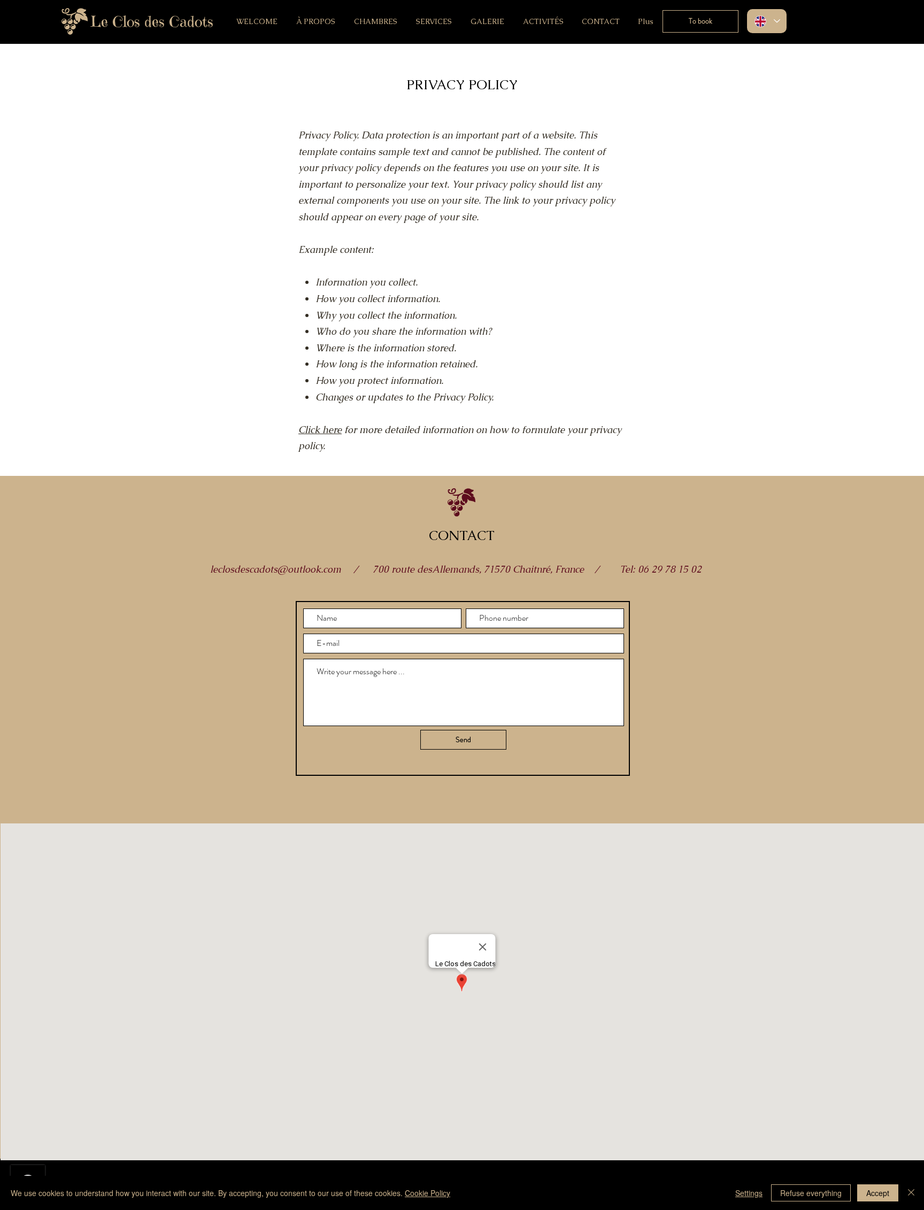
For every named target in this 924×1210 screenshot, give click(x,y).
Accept (877, 1193)
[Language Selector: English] (767, 21)
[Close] (911, 1192)
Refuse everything (811, 1193)
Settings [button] (749, 1193)
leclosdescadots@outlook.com (275, 569)
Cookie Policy (427, 1193)
